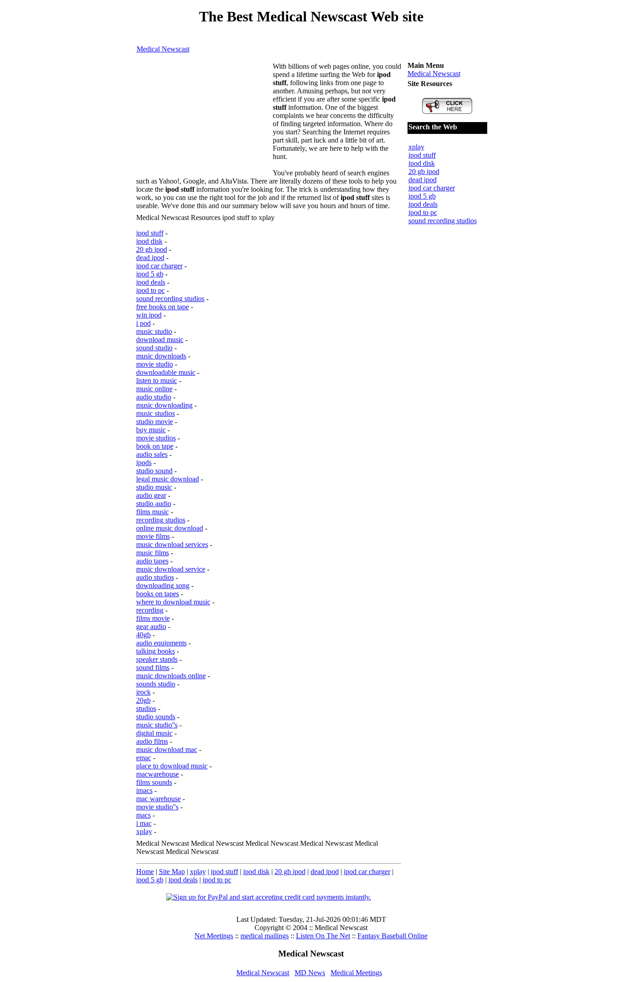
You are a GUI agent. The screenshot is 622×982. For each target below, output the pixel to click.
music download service (170, 569)
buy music (151, 430)
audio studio (153, 397)
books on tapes (157, 594)
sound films (152, 667)
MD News (310, 973)
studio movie (154, 421)
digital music (154, 733)
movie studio (154, 364)
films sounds (154, 782)
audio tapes (152, 561)
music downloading (164, 405)
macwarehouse (157, 774)
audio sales (152, 454)
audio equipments (161, 643)
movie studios (156, 438)
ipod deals (150, 282)
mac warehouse (158, 799)
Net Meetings (213, 936)
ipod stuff (149, 233)
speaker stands (157, 659)
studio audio (153, 503)
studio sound (154, 471)
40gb (143, 635)
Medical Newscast (163, 49)
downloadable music (165, 372)
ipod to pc (150, 290)
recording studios (160, 520)
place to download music (172, 766)
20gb (143, 700)
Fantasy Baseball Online (392, 936)
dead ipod (150, 257)
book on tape (154, 446)
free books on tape (162, 307)
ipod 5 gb (149, 274)
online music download (169, 528)
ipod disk (149, 241)
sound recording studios (170, 298)
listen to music (156, 380)
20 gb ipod (151, 249)
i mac (144, 823)
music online (154, 389)
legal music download (167, 479)
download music (160, 339)
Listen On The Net (323, 936)
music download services (172, 544)
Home (145, 871)
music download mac (166, 749)
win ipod (149, 315)
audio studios (155, 577)
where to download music (173, 602)
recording (149, 610)
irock (143, 692)
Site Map (172, 871)
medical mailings (264, 936)
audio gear (151, 495)
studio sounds (155, 717)
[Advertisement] (204, 119)
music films (152, 553)
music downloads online (171, 676)
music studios (155, 413)
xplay (144, 831)
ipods (144, 462)
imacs (144, 790)
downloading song (162, 585)
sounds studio (155, 684)
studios (146, 708)
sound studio (154, 348)
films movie (153, 618)
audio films (152, 741)
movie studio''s (157, 807)
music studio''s (157, 725)
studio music (154, 487)
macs (143, 815)
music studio (154, 331)
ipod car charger (159, 266)
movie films (153, 536)
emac (143, 758)
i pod (143, 323)
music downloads (161, 356)
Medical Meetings (356, 973)
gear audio (151, 626)
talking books (155, 651)
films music (152, 512)
